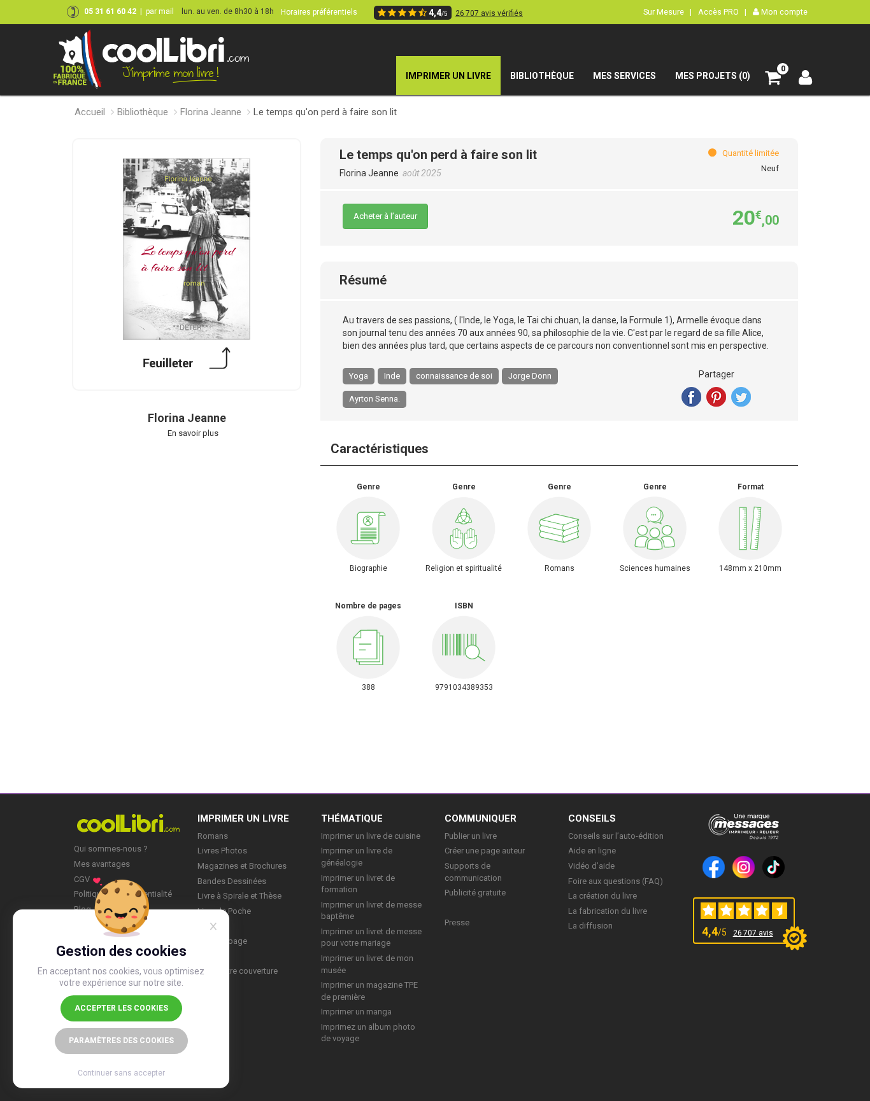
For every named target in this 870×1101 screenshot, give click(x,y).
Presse (457, 922)
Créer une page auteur (485, 850)
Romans (212, 836)
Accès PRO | (722, 12)
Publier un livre (471, 836)
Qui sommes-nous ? (111, 848)
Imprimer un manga (356, 1011)
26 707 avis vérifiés (489, 13)
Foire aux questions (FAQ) (615, 881)
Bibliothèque (142, 112)
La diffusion (590, 925)
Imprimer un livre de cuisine (370, 836)
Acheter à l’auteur (385, 216)
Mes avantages (102, 864)
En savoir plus (193, 433)
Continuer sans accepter (121, 1073)
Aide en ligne (592, 850)
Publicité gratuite (475, 892)
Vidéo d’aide (591, 866)
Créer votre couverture (237, 971)
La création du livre (602, 896)
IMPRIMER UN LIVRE (243, 818)
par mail (160, 11)
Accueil (90, 112)
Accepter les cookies (121, 1008)
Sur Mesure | (667, 12)
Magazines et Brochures (242, 866)
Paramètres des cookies (121, 1040)
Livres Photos (222, 850)
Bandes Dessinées (231, 881)
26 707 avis (753, 933)
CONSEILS (592, 818)
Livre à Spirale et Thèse (239, 896)
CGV (82, 879)
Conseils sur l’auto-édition (616, 836)
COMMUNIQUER (481, 818)
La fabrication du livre (607, 911)
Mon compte (783, 12)
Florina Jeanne (210, 112)
